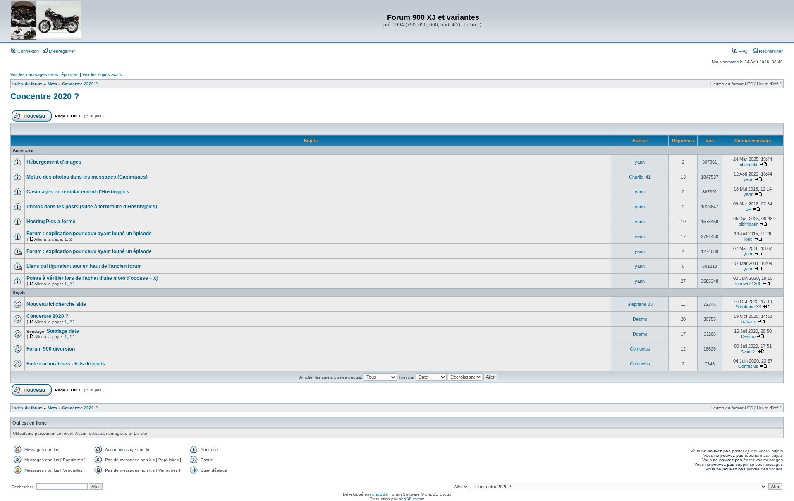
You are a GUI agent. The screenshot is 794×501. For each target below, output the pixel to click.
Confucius (640, 348)
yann (640, 162)
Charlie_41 (640, 176)
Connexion (27, 51)
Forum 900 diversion (50, 349)
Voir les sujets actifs (102, 74)
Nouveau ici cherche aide (56, 304)
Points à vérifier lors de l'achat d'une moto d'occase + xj (92, 278)
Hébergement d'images (53, 162)
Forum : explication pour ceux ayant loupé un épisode (89, 233)
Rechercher (770, 51)
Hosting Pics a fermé (51, 221)
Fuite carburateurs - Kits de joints (65, 364)
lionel (748, 238)
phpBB (378, 494)
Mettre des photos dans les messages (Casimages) (87, 177)
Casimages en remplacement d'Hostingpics (77, 192)
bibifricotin (748, 164)
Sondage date (63, 331)
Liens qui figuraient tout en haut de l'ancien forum (84, 266)
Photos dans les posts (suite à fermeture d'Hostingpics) (91, 207)
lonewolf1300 (748, 283)
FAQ (742, 51)
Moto (52, 83)
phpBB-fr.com (411, 498)
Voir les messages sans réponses (44, 74)
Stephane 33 (640, 304)
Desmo (640, 319)
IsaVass (748, 321)
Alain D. (748, 351)
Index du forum (27, 83)
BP (748, 209)
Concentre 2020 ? (80, 83)
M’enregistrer (61, 51)
